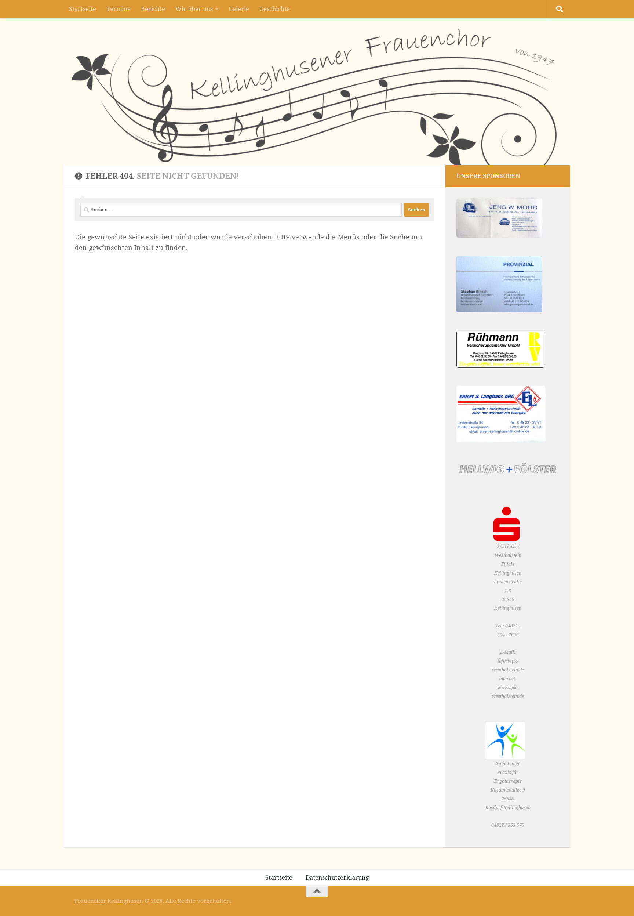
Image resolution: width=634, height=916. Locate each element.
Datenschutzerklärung (337, 877)
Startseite (82, 9)
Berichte (153, 9)
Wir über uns (194, 9)
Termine (118, 9)
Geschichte (274, 9)
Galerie (239, 9)
